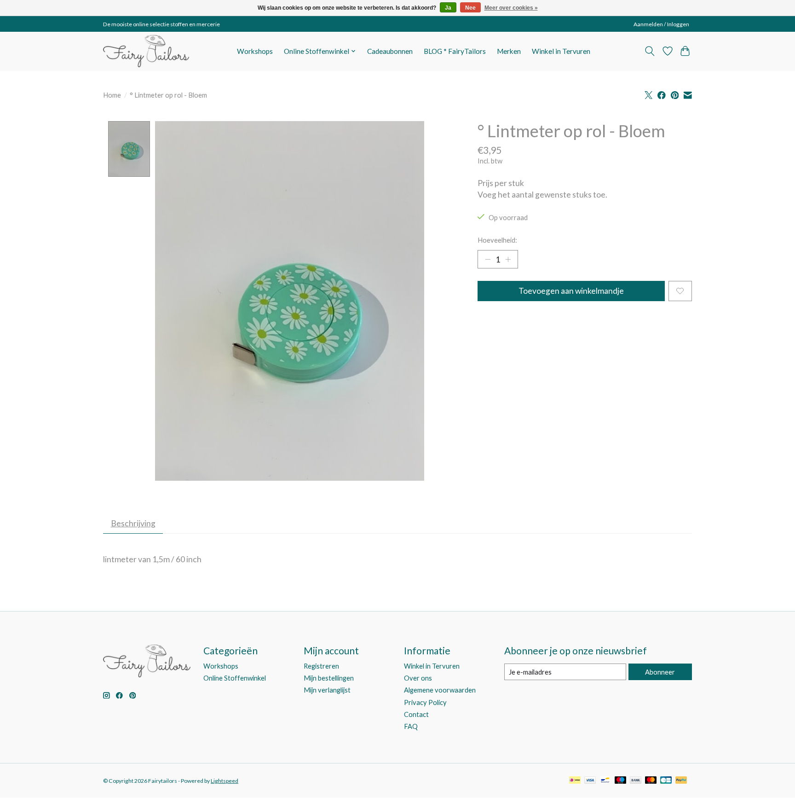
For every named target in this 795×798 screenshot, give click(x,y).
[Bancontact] (605, 780)
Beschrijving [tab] (133, 523)
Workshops (255, 51)
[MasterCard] (651, 780)
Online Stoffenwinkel (234, 678)
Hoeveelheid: (497, 240)
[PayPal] (681, 780)
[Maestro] (621, 780)
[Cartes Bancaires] (666, 780)
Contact (416, 714)
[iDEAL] (575, 780)
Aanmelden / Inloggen (661, 24)
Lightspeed (224, 780)
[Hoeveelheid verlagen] (487, 259)
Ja (448, 8)
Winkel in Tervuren (561, 51)
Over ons (418, 678)
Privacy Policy (425, 702)
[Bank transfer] (636, 780)
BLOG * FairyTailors (455, 51)
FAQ (411, 726)
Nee (470, 8)
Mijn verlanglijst (327, 690)
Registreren (321, 666)
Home (112, 95)
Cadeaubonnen (390, 51)
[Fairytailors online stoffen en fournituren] (146, 51)
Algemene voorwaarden (440, 690)
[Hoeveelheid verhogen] (507, 259)
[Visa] (590, 780)
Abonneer (660, 672)
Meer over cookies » (511, 8)
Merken (509, 51)
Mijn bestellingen (329, 678)
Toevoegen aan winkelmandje (571, 291)
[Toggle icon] (650, 51)
